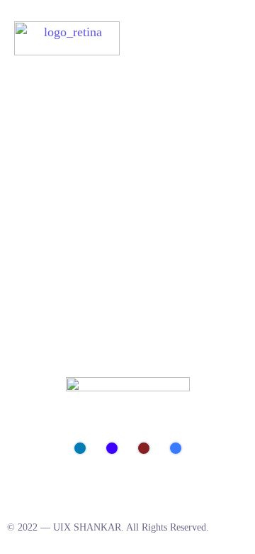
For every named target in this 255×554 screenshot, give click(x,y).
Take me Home (39, 209)
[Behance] (112, 448)
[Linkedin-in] (80, 448)
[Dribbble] (144, 448)
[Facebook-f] (176, 448)
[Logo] (67, 38)
